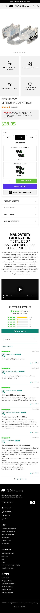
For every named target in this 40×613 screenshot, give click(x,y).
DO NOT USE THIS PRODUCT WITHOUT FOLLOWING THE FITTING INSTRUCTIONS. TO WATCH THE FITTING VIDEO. (18, 114)
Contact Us (5, 578)
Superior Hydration (7, 568)
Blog (3, 562)
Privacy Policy (6, 589)
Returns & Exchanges (8, 584)
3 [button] (20, 479)
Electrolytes (5, 537)
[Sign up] (32, 502)
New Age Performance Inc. (15, 603)
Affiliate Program (7, 592)
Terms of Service (6, 587)
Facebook (8, 508)
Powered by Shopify (31, 603)
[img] (5, 351)
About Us (4, 556)
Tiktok (7, 519)
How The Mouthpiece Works (10, 565)
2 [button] (17, 479)
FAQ (2, 559)
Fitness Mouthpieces (8, 532)
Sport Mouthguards (7, 534)
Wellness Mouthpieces (8, 529)
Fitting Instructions (7, 553)
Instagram (8, 511)
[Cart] (38, 6)
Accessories (5, 543)
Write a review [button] (20, 331)
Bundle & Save (6, 540)
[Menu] (2, 6)
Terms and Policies (20, 607)
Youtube (7, 515)
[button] (12, 317)
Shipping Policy (6, 581)
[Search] (6, 6)
